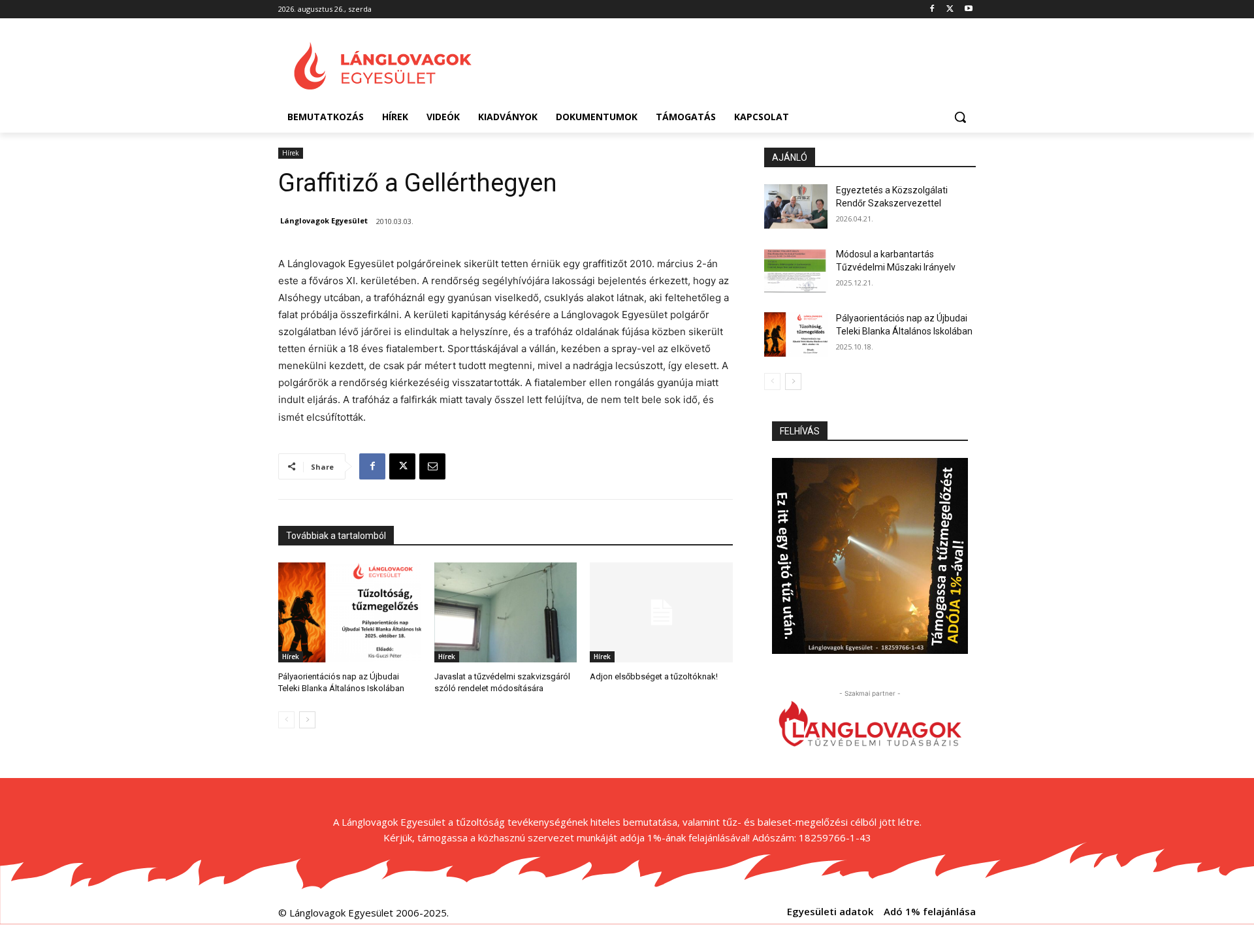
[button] (960, 117)
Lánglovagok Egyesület (324, 220)
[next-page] (307, 719)
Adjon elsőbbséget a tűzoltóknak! (654, 676)
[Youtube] (968, 9)
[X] (949, 9)
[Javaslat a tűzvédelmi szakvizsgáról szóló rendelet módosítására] (505, 612)
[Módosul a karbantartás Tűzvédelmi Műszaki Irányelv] (796, 270)
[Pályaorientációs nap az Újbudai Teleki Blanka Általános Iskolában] (349, 612)
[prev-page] (286, 719)
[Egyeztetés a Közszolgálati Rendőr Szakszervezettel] (796, 206)
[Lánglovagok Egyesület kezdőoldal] (382, 66)
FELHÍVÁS (800, 431)
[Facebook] (932, 9)
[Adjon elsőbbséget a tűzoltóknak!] (661, 612)
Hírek (290, 152)
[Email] (432, 466)
